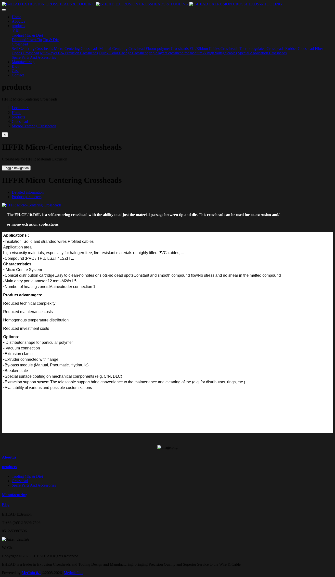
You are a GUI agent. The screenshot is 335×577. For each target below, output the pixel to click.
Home (16, 113)
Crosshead (20, 121)
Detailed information (28, 192)
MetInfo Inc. (73, 573)
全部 (16, 30)
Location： (20, 108)
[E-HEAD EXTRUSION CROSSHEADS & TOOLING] (167, 4)
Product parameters (26, 197)
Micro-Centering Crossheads (34, 126)
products (18, 117)
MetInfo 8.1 (31, 573)
